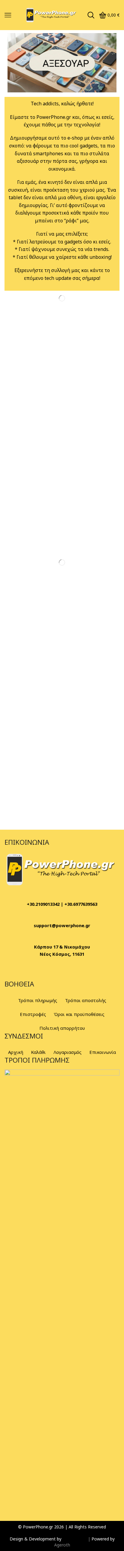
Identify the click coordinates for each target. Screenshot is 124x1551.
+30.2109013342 (43, 904)
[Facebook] (12, 971)
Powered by (103, 1539)
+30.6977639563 (80, 904)
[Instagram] (28, 971)
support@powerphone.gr (62, 925)
